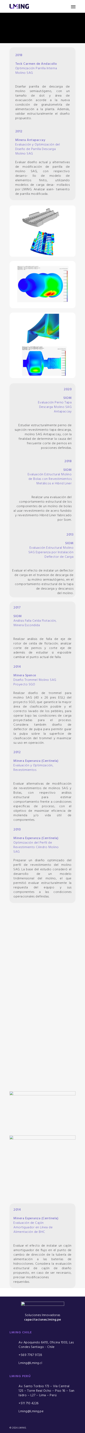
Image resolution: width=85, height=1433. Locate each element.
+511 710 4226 (29, 1403)
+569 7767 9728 (30, 1355)
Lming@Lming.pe (31, 1411)
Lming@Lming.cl (30, 1363)
